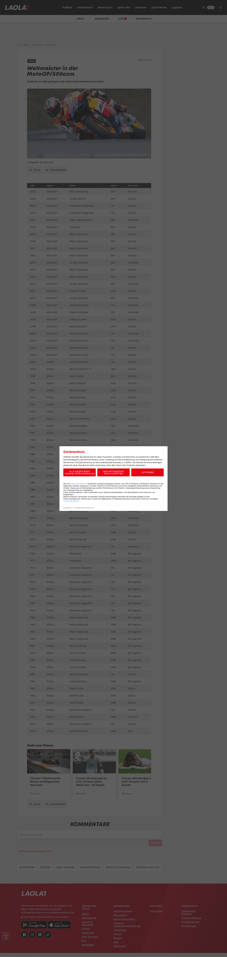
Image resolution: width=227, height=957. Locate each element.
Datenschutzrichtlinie (85, 508)
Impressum (68, 508)
